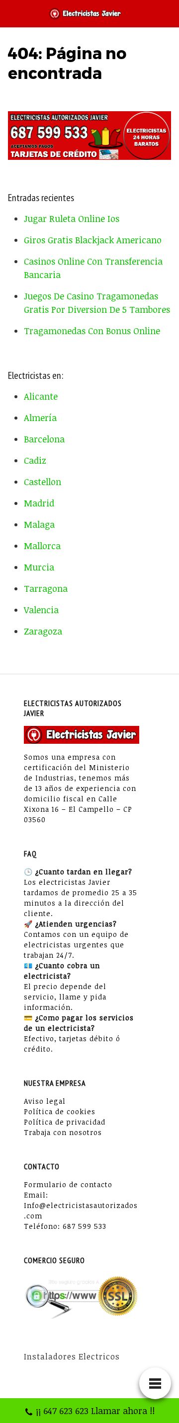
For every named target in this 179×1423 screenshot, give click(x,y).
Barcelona (44, 439)
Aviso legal (45, 1101)
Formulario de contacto (68, 1184)
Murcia (39, 567)
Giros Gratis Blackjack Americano (93, 240)
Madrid (39, 503)
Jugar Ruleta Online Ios (71, 218)
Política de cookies (59, 1111)
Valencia (41, 610)
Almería (40, 418)
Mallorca (42, 546)
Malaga (39, 524)
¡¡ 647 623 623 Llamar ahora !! (95, 1411)
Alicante (41, 396)
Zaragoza (43, 631)
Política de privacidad (64, 1122)
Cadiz (35, 460)
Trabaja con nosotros (63, 1132)
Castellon (42, 482)
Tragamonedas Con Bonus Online (92, 331)
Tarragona (46, 588)
